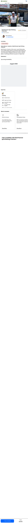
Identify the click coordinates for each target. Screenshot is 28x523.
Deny (7, 521)
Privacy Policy (21, 518)
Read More (13, 505)
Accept (20, 521)
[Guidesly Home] (4, 1)
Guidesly (13, 510)
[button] (14, 449)
